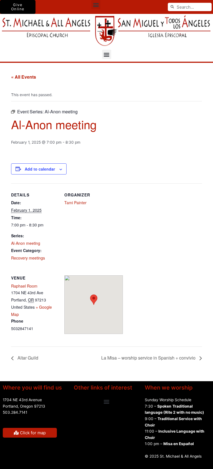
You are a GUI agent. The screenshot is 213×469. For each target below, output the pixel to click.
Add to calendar (40, 169)
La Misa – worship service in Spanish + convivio (149, 358)
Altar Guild (27, 358)
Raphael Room (24, 286)
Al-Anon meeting (25, 243)
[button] (95, 4)
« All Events (23, 77)
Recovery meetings (28, 258)
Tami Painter (75, 202)
